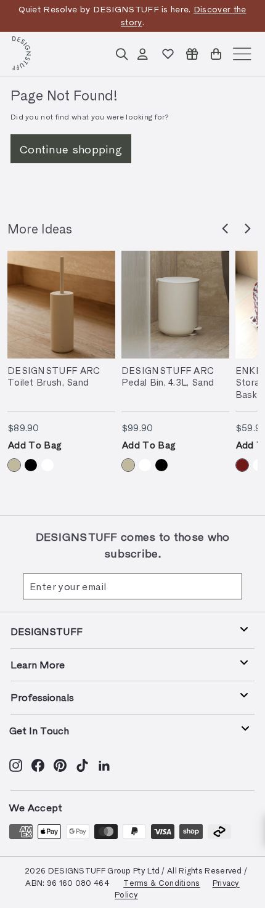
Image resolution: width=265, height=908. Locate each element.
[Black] (31, 465)
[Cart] (216, 54)
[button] (225, 228)
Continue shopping (71, 148)
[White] (47, 465)
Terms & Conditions (161, 882)
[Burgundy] (242, 465)
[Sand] (14, 465)
